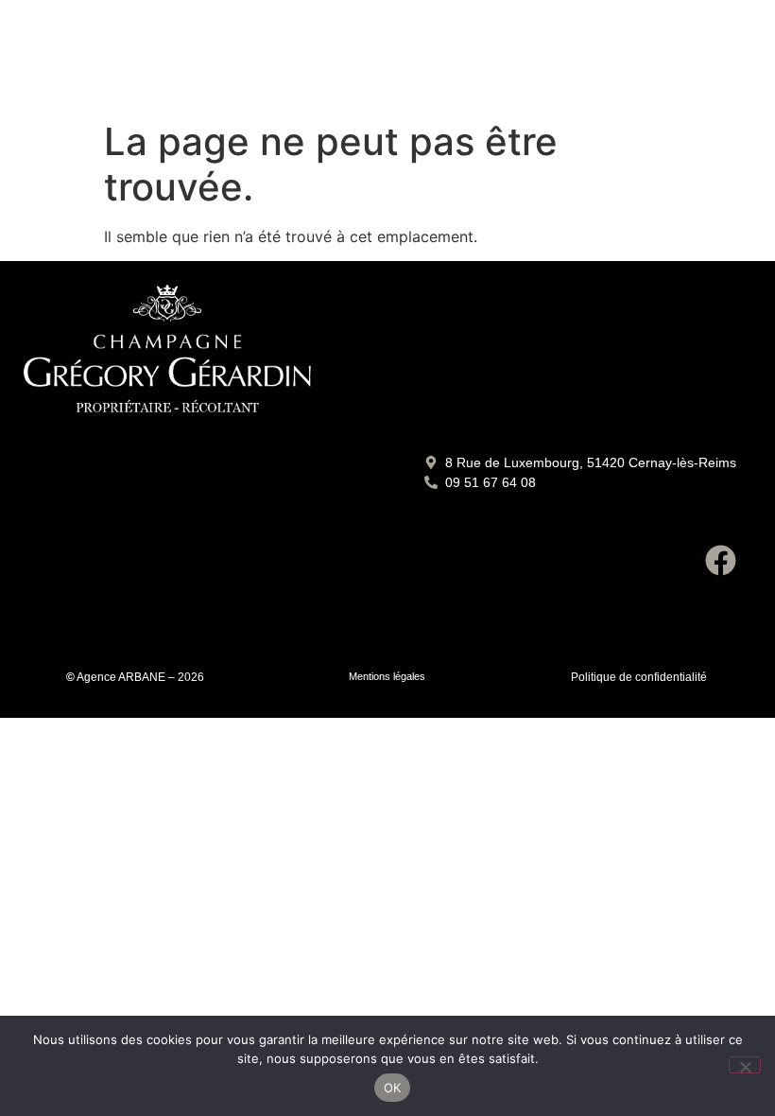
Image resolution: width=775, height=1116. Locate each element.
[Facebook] (720, 560)
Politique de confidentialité (639, 677)
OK (393, 1087)
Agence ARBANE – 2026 (140, 677)
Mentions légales (387, 676)
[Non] (745, 1064)
